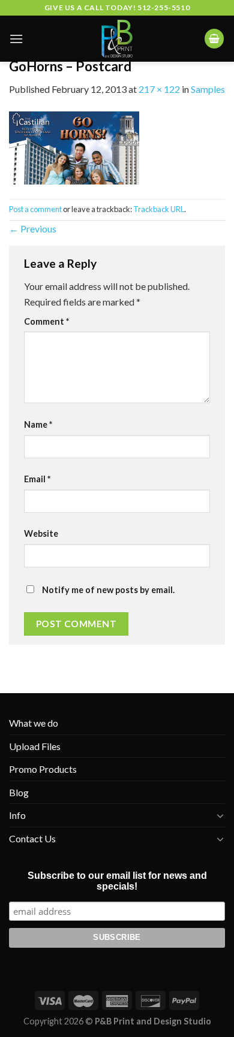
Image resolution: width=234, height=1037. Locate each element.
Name (38, 424)
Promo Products (43, 769)
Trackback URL (158, 209)
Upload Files (35, 746)
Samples (208, 89)
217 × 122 (159, 89)
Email (37, 479)
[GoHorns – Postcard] (74, 146)
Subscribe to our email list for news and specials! (117, 880)
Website (41, 533)
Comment (46, 321)
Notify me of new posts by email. (108, 590)
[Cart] (214, 39)
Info (17, 815)
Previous (32, 228)
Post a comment (35, 209)
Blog (19, 792)
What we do (33, 722)
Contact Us (32, 838)
